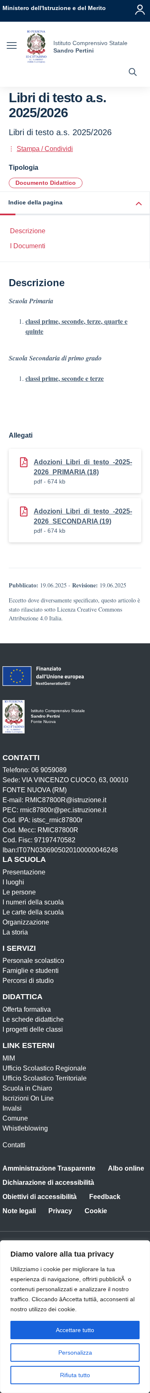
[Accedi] (140, 9)
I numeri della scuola (33, 902)
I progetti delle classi (32, 1029)
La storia (15, 932)
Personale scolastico (33, 960)
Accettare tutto (75, 1330)
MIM (8, 1058)
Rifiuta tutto (75, 1375)
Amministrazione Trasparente (48, 1168)
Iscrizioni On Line (28, 1098)
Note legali (19, 1210)
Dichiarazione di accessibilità (48, 1182)
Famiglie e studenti (30, 970)
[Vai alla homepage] (36, 46)
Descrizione (27, 230)
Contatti (13, 1145)
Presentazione (23, 872)
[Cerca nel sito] (132, 73)
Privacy (60, 1210)
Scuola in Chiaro (27, 1088)
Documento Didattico (45, 182)
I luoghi (13, 882)
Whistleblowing (25, 1128)
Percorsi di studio (28, 980)
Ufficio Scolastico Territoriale (44, 1078)
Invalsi (12, 1108)
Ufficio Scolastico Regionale (44, 1068)
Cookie (96, 1210)
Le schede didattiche (33, 1019)
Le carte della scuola (33, 912)
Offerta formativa (26, 1009)
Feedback (104, 1196)
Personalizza (75, 1352)
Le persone (19, 892)
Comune (15, 1118)
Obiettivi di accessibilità (39, 1196)
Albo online (126, 1168)
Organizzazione (25, 922)
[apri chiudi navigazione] (12, 47)
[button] (75, 203)
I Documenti (27, 245)
